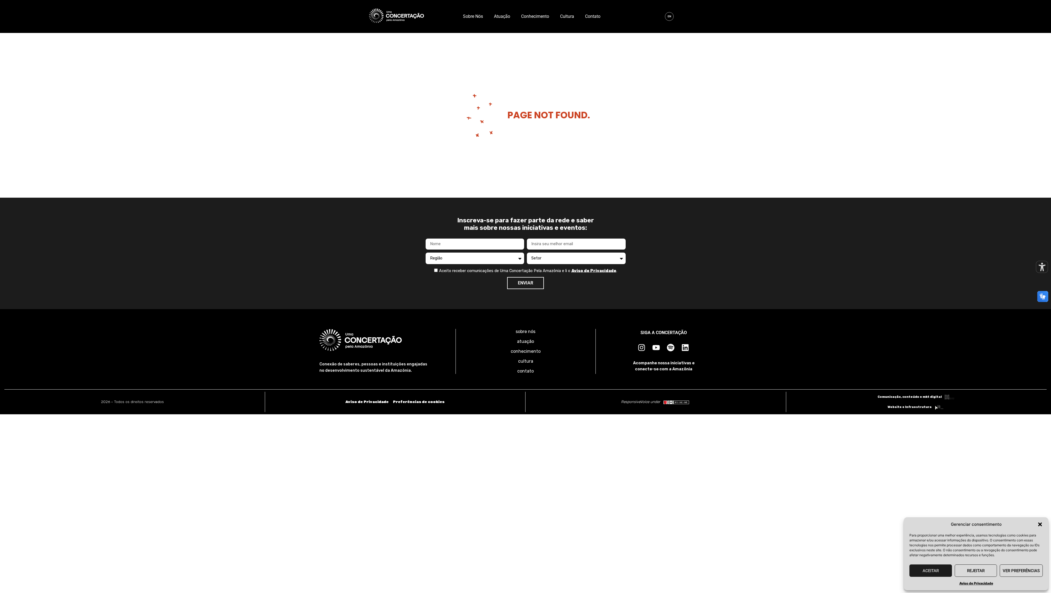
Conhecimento (535, 16)
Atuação (502, 16)
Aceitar (931, 570)
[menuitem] (669, 16)
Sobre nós (473, 16)
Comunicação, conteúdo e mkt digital (910, 397)
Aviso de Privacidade (976, 583)
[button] (1040, 524)
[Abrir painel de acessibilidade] (1042, 267)
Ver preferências (1021, 570)
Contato (592, 16)
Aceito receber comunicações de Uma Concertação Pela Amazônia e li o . (528, 270)
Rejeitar (976, 570)
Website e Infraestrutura (910, 407)
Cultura (567, 16)
